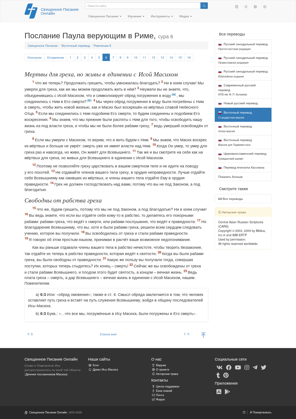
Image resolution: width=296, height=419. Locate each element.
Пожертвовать (262, 412)
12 (153, 57)
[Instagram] (246, 367)
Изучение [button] (135, 16)
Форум (160, 399)
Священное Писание (43, 45)
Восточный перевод (76, 45)
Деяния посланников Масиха (46, 374)
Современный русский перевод (237, 89)
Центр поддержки (167, 386)
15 (180, 57)
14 (171, 57)
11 (144, 57)
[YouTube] (238, 367)
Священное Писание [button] (103, 16)
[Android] (227, 391)
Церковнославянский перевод (242, 155)
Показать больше (230, 176)
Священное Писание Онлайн (60, 11)
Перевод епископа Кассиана (243, 167)
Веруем (161, 365)
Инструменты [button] (161, 16)
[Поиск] (204, 5)
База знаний (164, 391)
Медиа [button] (184, 16)
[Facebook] (228, 367)
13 (162, 57)
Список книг (108, 334)
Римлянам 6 (102, 45)
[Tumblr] (218, 375)
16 (189, 57)
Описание (34, 57)
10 (135, 57)
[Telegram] (255, 367)
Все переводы (232, 198)
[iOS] (218, 391)
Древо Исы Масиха (105, 369)
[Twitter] (263, 367)
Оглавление (55, 57)
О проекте (162, 369)
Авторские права (167, 374)
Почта (160, 395)
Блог (96, 365)
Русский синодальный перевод (243, 46)
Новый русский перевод (240, 103)
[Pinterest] (226, 375)
